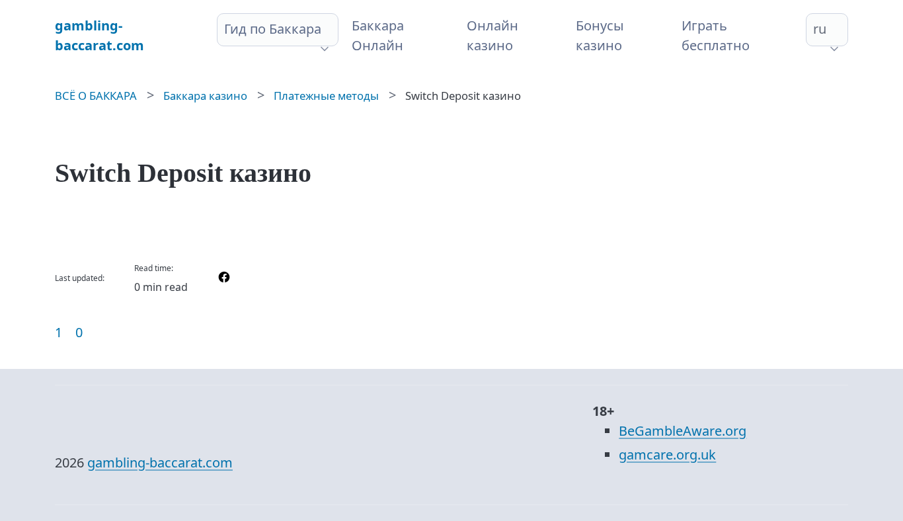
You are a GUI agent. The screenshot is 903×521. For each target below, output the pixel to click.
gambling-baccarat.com (160, 462)
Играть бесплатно (716, 35)
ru (819, 29)
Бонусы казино (600, 35)
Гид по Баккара (272, 29)
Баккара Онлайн (378, 35)
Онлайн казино (492, 35)
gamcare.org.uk (667, 454)
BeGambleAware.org (682, 431)
